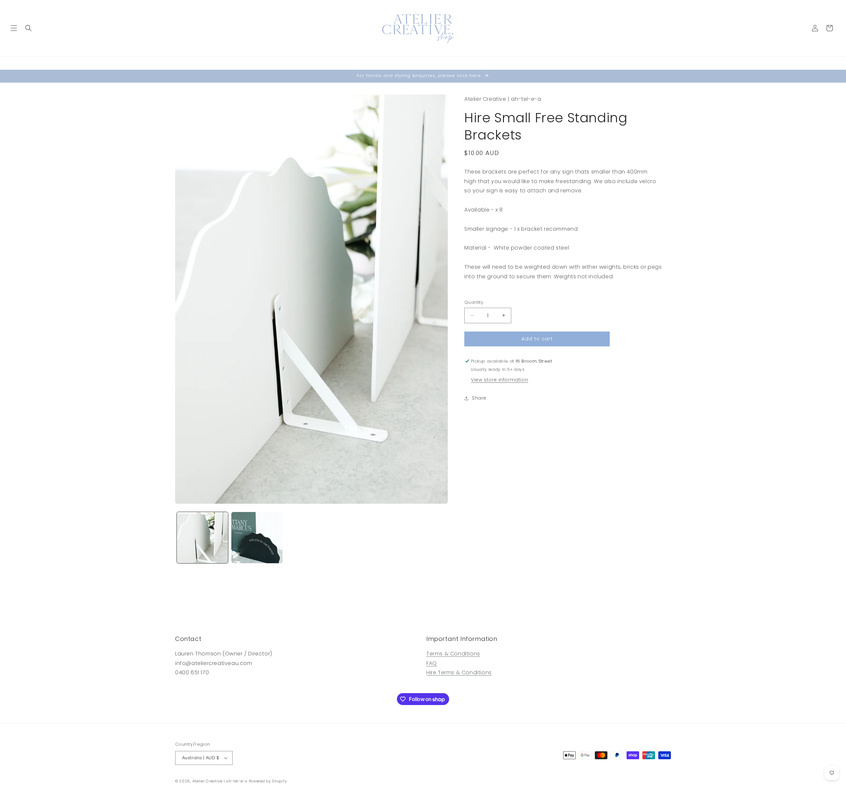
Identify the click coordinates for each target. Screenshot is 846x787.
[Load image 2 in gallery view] (257, 537)
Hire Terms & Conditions (459, 673)
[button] (14, 28)
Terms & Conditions (453, 654)
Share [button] (479, 398)
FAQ (431, 663)
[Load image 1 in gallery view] (202, 537)
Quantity (473, 302)
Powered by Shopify (268, 781)
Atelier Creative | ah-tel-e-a (220, 781)
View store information (499, 379)
